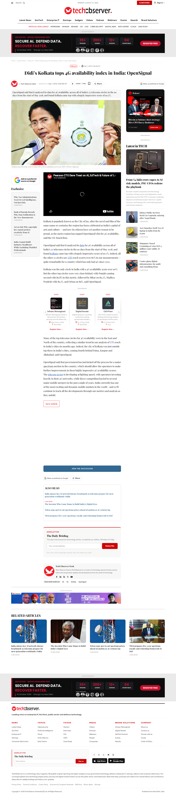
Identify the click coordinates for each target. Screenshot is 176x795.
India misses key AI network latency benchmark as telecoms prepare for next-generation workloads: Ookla (27, 649)
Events (117, 738)
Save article (51, 403)
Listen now (154, 127)
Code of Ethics (146, 741)
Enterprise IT (16, 734)
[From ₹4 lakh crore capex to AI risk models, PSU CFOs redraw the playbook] (145, 162)
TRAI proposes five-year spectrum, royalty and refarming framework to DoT (79, 515)
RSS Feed (78, 785)
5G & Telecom (43, 738)
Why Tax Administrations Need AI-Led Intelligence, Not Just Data (25, 200)
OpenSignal (82, 582)
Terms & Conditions (30, 785)
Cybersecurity (43, 727)
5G (67, 582)
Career (143, 738)
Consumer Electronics (20, 741)
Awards (118, 741)
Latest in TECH (136, 146)
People (92, 738)
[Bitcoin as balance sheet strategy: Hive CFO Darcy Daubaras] (145, 106)
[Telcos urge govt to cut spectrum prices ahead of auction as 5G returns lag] (107, 631)
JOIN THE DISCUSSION (82, 469)
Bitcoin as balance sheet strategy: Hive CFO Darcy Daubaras (144, 121)
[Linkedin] (60, 576)
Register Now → (56, 329)
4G (63, 582)
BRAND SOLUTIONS (125, 723)
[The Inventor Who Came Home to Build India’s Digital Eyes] (68, 631)
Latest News (21, 61)
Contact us (145, 730)
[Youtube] (72, 576)
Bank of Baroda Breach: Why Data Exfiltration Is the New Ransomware (24, 215)
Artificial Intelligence (45, 730)
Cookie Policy (43, 785)
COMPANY (146, 723)
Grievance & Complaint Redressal (61, 785)
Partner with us (146, 734)
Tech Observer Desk (28, 84)
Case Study (67, 741)
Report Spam (88, 785)
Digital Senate (120, 730)
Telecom (31, 61)
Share (99, 84)
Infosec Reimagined (122, 727)
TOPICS (41, 723)
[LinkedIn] (104, 755)
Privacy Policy (16, 785)
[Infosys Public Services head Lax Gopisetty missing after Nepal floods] (132, 217)
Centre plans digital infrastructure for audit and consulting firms (150, 264)
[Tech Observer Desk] (14, 84)
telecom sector (55, 374)
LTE (70, 257)
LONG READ (48, 501)
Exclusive (17, 189)
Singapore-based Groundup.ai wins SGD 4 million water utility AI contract (151, 247)
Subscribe (109, 546)
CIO (64, 734)
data (82, 245)
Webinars (92, 734)
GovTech (15, 730)
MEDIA (92, 723)
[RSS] (64, 576)
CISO (65, 738)
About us (144, 727)
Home (13, 61)
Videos (92, 727)
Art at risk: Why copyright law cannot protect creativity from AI (25, 230)
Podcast (92, 730)
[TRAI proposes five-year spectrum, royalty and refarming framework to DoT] (147, 631)
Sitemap (97, 785)
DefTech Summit (121, 734)
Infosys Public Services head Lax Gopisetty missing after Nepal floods (152, 215)
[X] (68, 576)
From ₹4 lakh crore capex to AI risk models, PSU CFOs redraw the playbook (144, 183)
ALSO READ (52, 488)
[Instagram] (113, 755)
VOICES (67, 723)
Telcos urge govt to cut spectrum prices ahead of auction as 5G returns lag (77, 510)
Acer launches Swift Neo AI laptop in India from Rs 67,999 (152, 231)
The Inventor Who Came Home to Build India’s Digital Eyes (71, 504)
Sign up (81, 761)
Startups (15, 738)
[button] (21, 2)
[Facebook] (57, 576)
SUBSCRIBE (144, 3)
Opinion (66, 727)
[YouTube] (108, 755)
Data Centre (42, 741)
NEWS (15, 723)
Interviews (67, 730)
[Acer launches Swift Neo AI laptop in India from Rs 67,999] (132, 232)
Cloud (40, 734)
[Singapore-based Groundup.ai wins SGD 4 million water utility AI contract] (132, 248)
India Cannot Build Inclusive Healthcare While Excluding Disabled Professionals (25, 246)
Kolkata (54, 253)
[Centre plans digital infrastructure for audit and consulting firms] (132, 265)
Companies (93, 741)
